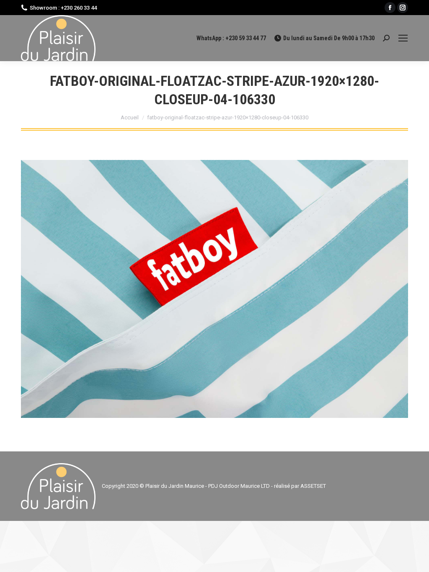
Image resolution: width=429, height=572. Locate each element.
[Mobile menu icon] (403, 38)
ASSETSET (313, 486)
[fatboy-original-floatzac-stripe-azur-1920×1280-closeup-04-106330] (214, 289)
